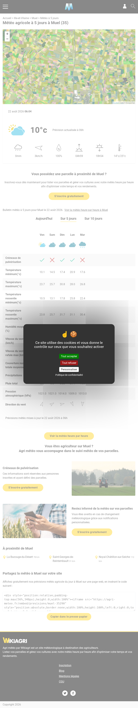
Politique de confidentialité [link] (69, 375)
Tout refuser (69, 362)
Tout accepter (69, 356)
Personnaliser (69, 369)
